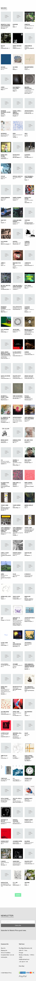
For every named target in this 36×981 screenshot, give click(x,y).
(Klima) (14, 883)
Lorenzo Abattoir (27, 242)
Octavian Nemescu (27, 307)
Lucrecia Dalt (5, 733)
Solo (14, 506)
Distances (4, 133)
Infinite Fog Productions (29, 690)
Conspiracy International (6, 555)
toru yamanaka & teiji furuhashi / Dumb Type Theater (6, 529)
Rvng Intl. (14, 116)
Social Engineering (16, 330)
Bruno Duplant (29, 376)
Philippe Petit (17, 376)
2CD (31, 202)
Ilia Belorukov (17, 352)
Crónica (26, 69)
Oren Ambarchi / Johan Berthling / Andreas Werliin (30, 665)
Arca (26, 133)
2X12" (20, 715)
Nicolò (3, 46)
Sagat (26, 733)
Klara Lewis (4, 642)
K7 (16, 90)
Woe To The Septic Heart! (6, 885)
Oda (13, 68)
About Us (3, 948)
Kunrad (27, 352)
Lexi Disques (15, 758)
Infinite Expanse (16, 843)
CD (3, 69)
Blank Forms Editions (17, 802)
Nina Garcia (28, 460)
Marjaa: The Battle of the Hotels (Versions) (29, 332)
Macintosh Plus (17, 687)
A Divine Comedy (28, 862)
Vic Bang (15, 67)
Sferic (2, 178)
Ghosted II (26, 667)
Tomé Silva (4, 778)
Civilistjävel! (4, 664)
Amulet (26, 689)
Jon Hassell (28, 642)
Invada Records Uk (4, 736)
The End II (15, 156)
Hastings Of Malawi (4, 820)
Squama (2, 116)
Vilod (14, 574)
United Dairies (3, 158)
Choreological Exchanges (6, 822)
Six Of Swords (27, 334)
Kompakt (2, 620)
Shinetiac (27, 24)
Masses (2, 597)
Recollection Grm (16, 823)
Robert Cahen (29, 820)
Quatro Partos (3, 398)
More (18, 895)
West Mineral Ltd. (28, 28)
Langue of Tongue (4, 88)
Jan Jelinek (16, 329)
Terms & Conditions (5, 952)
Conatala (2, 534)
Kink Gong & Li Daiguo (17, 483)
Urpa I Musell (27, 760)
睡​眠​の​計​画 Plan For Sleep (6, 532)
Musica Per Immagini (5, 244)
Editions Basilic (16, 885)
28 (25, 178)
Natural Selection (4, 68)
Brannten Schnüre (3, 307)
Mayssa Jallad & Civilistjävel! (29, 330)
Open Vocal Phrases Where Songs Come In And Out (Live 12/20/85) (17, 420)
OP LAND (15, 756)
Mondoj (14, 69)
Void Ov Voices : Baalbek (5, 799)
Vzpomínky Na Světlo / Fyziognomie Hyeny (17, 863)
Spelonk (26, 68)
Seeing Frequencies (28, 575)
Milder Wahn (3, 312)
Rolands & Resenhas (5, 134)
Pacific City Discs (4, 358)
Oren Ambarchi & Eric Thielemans (29, 418)
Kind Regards (27, 419)
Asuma (2, 330)
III (1, 221)
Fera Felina (3, 780)
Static (2, 47)
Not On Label (27, 93)
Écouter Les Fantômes (29, 377)
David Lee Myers (5, 376)
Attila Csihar (4, 798)
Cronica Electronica (17, 355)
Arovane (27, 882)
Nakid (14, 27)
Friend (2, 264)
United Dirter (27, 202)
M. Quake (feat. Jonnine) (5, 483)
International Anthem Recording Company (29, 223)
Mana (14, 576)
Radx (14, 133)
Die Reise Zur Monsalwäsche (27, 619)
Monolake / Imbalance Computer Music (29, 599)
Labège (2, 288)
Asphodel (3, 463)
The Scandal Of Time (5, 883)
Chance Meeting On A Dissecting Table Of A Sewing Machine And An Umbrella (5, 691)
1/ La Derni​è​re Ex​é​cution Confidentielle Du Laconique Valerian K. (29, 91)
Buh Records (27, 843)
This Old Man (3, 441)
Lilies (26, 883)
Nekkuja (26, 506)
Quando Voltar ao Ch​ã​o (5, 779)
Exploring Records (4, 48)
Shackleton (4, 882)
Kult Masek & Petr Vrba (16, 87)
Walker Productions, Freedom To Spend (17, 624)
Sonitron (14, 224)
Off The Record (16, 198)
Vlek (25, 735)
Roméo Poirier (17, 197)
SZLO (14, 755)
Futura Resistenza (16, 309)
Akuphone (27, 442)
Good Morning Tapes (5, 289)
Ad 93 (2, 265)
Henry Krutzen (17, 46)
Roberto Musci (17, 553)
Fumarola (14, 89)
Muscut (26, 288)
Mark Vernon (28, 482)
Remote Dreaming (16, 645)
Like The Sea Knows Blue (18, 397)
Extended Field (16, 114)
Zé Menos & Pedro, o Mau (4, 396)
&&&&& (26, 134)
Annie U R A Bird (4, 485)
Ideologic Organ (28, 462)
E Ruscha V (28, 574)
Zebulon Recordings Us (29, 48)
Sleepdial (27, 155)
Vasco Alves (16, 596)
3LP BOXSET (7, 620)
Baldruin (27, 841)
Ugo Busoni (4, 241)
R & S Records (16, 715)
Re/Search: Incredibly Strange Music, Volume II (5, 462)
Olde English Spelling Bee (17, 690)
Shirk (26, 554)
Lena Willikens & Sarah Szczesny (17, 286)
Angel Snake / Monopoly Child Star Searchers (5, 353)
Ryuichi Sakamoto (27, 396)
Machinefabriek (29, 67)
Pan (1, 69)
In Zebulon (27, 47)
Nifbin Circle (27, 799)
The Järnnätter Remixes (5, 665)
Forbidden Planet (16, 222)
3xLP (30, 311)
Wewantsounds (28, 399)
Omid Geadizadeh (17, 396)
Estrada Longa (15, 597)
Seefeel (15, 241)
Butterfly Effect (15, 441)
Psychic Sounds (16, 738)
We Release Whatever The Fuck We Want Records (5, 509)
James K (3, 263)
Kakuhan (15, 24)
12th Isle (14, 137)
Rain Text (3, 220)
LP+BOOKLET (4, 802)
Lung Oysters (3, 157)
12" (9, 48)
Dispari (14, 267)
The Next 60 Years (28, 779)
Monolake (27, 596)
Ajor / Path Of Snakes (29, 286)
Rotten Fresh (3, 136)
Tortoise (27, 220)
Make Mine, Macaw (4, 27)
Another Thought (28, 112)
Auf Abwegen (27, 801)
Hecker (3, 67)
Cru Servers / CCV (28, 712)
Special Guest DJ (17, 176)
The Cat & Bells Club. (17, 801)
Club (2, 506)
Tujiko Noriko (16, 505)
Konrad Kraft (28, 798)
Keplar (26, 180)
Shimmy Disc (3, 442)
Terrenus (2, 377)
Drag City (26, 669)
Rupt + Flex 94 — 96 (16, 242)
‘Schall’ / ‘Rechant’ (16, 822)
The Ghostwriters (17, 643)
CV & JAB (15, 882)
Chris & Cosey (5, 553)
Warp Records (15, 244)
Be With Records (28, 113)
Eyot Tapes (28, 285)
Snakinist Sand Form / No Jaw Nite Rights (6, 356)
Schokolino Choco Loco (17, 308)
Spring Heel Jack (6, 596)
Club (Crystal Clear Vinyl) (29, 529)
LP (6, 28)
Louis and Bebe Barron (17, 221)
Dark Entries (15, 646)
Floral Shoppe (15, 688)
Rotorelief (3, 694)
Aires (2, 574)
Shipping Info (4, 950)
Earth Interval (3, 198)
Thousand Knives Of (28, 398)
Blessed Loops (4, 177)
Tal (1, 843)
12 (3, 666)
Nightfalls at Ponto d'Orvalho (4, 576)
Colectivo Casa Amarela (5, 577)
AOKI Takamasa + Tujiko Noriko (29, 177)
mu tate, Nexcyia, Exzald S (5, 286)
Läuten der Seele (30, 618)
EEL (25, 714)
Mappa (2, 89)
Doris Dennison (5, 197)
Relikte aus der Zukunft (29, 842)
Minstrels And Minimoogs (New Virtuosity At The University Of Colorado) (17, 621)
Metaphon (27, 312)
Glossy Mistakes (16, 780)
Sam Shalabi (28, 553)
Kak (13, 25)
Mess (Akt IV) (27, 244)
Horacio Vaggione (15, 820)
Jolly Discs (27, 780)
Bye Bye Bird (27, 461)
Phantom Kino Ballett (17, 288)
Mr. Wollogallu (27, 759)
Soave (14, 555)
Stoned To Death (16, 865)
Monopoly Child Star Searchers (5, 25)
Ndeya (26, 645)
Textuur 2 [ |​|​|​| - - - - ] (4, 713)
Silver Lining (27, 734)
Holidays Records (16, 48)
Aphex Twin (16, 711)
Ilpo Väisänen (5, 329)
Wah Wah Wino (16, 398)
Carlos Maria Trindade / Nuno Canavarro (29, 757)
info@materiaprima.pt (24, 959)
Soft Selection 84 (16, 779)
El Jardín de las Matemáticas (5, 418)
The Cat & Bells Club (17, 799)
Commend (15, 289)
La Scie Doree (3, 758)
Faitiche (14, 200)
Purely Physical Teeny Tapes (5, 487)
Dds (13, 442)
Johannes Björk (17, 841)
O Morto (3, 861)
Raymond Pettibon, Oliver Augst (5, 112)
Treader (2, 599)
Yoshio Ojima (4, 505)
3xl (13, 178)
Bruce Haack (4, 440)
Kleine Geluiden (28, 353)
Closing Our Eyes (16, 377)
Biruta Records (4, 399)
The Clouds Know (16, 575)
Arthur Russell (29, 111)
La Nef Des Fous (28, 821)
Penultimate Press (4, 422)
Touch (26, 221)
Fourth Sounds (27, 576)
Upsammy (15, 664)
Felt (1, 666)
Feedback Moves (16, 599)
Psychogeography (28, 644)
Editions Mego (4, 332)
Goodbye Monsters (16, 554)
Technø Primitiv (4, 554)
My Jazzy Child (29, 440)
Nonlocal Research (28, 265)
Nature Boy (3, 114)
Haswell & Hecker (16, 460)
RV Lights (26, 156)
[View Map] (21, 966)
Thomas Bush (28, 778)
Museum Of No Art (17, 263)
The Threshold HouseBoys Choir (29, 687)
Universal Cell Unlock (17, 733)
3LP (25, 49)
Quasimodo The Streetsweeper (16, 736)
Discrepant (3, 28)
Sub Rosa (3, 823)
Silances (14, 47)
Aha (1, 756)
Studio (26, 597)
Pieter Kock (16, 155)
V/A (2, 460)
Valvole (2, 242)
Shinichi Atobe (17, 440)
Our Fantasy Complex (17, 177)
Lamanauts (28, 263)
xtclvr (3, 176)
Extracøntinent (27, 441)
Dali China (15, 485)
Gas (2, 618)
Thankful (2, 644)
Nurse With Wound (4, 155)
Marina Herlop (29, 505)
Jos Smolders (5, 711)
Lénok (2, 87)
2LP (32, 113)
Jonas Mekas (28, 46)
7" (5, 115)
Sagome (2, 222)
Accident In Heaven (4, 842)
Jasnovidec (16, 861)
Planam (26, 245)
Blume (2, 200)
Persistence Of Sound (29, 486)
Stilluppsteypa (17, 307)
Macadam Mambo (16, 157)
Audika (14, 422)
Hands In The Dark (28, 621)
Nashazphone (27, 555)
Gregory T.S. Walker (16, 618)
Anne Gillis (4, 755)
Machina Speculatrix (28, 87)
